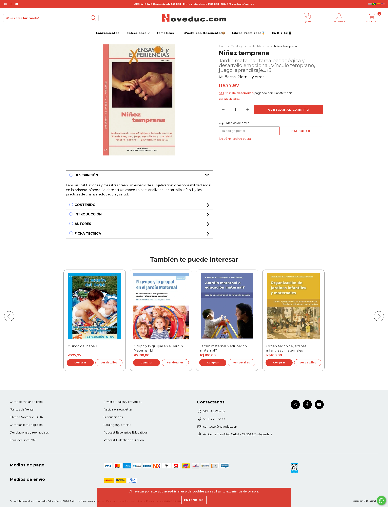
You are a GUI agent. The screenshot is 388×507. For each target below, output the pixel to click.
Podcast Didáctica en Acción (123, 440)
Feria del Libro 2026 (23, 440)
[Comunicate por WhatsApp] (381, 500)
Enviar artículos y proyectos (122, 402)
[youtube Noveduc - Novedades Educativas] (17, 4)
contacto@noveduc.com (220, 426)
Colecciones (137, 33)
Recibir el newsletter (117, 409)
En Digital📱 (282, 33)
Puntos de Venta (22, 409)
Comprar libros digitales (26, 425)
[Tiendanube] (365, 501)
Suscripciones (113, 417)
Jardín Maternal (259, 46)
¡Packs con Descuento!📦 (204, 33)
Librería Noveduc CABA (26, 417)
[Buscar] (93, 18)
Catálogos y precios (117, 425)
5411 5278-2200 (214, 419)
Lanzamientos (108, 33)
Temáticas (166, 33)
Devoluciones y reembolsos (29, 432)
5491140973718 (214, 411)
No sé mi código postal (235, 139)
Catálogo (237, 46)
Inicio (222, 46)
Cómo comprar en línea (26, 402)
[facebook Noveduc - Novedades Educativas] (11, 4)
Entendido (194, 500)
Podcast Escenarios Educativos (125, 432)
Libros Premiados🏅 (248, 33)
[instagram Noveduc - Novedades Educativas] (6, 4)
